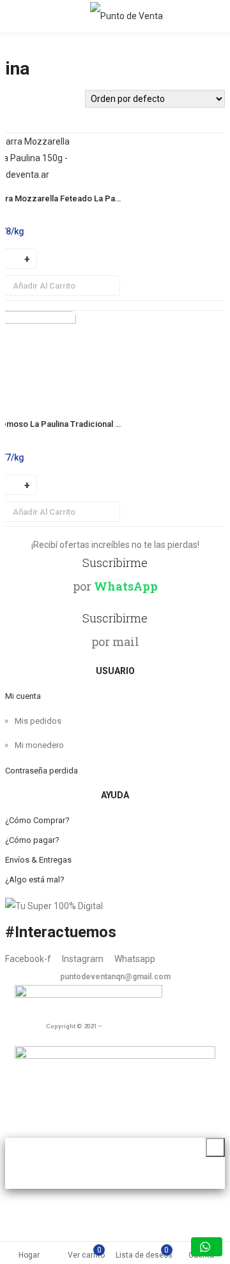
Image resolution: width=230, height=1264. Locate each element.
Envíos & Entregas (38, 860)
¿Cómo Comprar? (37, 820)
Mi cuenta (23, 696)
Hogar (29, 1255)
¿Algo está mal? (35, 879)
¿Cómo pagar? (32, 840)
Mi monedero (39, 745)
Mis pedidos (38, 721)
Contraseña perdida (41, 770)
